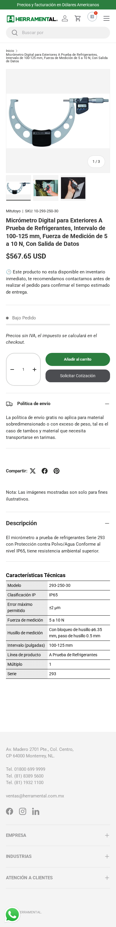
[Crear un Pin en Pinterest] (56, 471)
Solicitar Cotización (77, 375)
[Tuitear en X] (33, 471)
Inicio (10, 50)
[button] (77, 18)
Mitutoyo (13, 211)
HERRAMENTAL (29, 912)
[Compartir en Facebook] (45, 471)
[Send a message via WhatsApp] (12, 914)
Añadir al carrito (77, 359)
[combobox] (58, 33)
